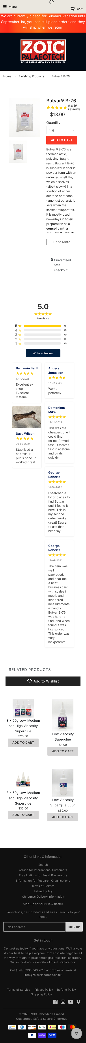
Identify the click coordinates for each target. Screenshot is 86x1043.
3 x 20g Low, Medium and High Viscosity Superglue (23, 725)
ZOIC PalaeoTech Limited (47, 1014)
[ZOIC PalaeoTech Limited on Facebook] (55, 1002)
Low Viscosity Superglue (63, 736)
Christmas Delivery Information (43, 896)
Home (7, 76)
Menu (13, 6)
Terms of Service (43, 886)
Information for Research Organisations (43, 880)
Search (43, 864)
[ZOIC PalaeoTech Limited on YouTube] (70, 1002)
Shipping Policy (41, 994)
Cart (79, 9)
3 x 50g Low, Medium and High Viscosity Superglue (23, 798)
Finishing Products (31, 76)
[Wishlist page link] (51, 2)
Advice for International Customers (43, 870)
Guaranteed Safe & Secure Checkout (41, 1018)
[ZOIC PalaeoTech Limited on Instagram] (63, 1002)
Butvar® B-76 (61, 100)
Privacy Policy (43, 989)
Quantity (53, 123)
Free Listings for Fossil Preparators (43, 875)
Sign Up (74, 927)
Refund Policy (66, 989)
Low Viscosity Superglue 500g (62, 802)
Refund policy (43, 891)
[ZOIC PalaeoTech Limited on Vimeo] (78, 1002)
